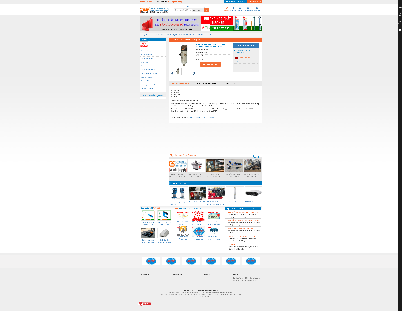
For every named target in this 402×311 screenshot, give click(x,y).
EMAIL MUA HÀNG (211, 64)
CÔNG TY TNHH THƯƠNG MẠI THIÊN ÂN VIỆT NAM (182, 223)
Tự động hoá (154, 35)
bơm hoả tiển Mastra (233, 202)
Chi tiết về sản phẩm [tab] (180, 83)
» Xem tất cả (255, 208)
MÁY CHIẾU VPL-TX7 (252, 202)
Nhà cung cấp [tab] (191, 7)
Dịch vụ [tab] (202, 7)
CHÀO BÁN (177, 275)
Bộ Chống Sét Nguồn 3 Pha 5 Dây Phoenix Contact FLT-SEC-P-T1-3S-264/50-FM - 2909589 (164, 241)
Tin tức (400, 7)
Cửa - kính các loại (147, 77)
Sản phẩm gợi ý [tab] (229, 83)
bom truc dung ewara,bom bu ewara (179, 203)
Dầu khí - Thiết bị (146, 81)
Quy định (400, 14)
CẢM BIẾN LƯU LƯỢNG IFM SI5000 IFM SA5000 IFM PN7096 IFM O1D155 (186, 35)
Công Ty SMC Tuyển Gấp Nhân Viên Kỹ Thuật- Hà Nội (244, 236)
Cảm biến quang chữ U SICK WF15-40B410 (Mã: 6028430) (164, 223)
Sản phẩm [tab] (180, 7)
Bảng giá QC (400, 22)
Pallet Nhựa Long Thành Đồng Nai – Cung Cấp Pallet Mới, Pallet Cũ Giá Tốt (148, 241)
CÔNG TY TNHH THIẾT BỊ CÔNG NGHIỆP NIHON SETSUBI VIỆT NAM (182, 238)
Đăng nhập (231, 1)
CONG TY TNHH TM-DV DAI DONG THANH (198, 238)
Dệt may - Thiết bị (147, 88)
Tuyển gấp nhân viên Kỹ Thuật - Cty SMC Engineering (244, 220)
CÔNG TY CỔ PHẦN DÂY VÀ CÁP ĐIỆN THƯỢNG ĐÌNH (197, 223)
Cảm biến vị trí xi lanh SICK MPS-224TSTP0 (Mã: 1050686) (148, 223)
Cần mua (233, 10)
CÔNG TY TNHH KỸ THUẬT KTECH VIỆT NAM (214, 223)
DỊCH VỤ (237, 275)
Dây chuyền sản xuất (148, 85)
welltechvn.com (240, 62)
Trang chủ (144, 35)
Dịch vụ (240, 10)
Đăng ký (242, 1)
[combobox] (203, 10)
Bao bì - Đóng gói (146, 51)
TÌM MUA (207, 275)
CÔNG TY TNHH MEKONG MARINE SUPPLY (214, 238)
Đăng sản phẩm (255, 1)
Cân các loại (145, 66)
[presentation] (254, 156)
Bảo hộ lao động (146, 54)
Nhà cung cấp (248, 10)
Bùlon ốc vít (145, 62)
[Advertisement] (215, 137)
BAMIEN (145, 275)
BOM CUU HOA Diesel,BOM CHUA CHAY (215, 203)
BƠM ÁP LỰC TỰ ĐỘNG (197, 202)
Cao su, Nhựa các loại (148, 69)
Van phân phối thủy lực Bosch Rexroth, (251, 175)
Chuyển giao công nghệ (149, 73)
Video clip (257, 10)
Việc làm (226, 10)
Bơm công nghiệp (147, 58)
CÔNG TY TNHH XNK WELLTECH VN (243, 52)
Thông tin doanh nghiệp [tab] (206, 83)
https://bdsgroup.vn (198, 299)
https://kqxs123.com (211, 299)
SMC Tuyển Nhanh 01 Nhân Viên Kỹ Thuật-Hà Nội (243, 212)
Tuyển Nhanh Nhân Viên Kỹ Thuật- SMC (240, 228)
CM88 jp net (231, 244)
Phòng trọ (187, 299)
